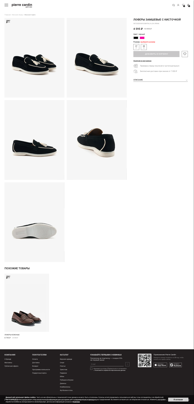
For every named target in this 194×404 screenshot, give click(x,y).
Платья (62, 366)
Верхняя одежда (66, 359)
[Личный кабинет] (178, 5)
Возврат (35, 366)
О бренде (7, 359)
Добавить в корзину (156, 54)
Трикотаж (63, 369)
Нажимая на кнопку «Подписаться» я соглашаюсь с (110, 369)
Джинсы (63, 383)
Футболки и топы (66, 390)
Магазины (8, 362)
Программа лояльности (41, 369)
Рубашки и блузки (66, 380)
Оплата (35, 359)
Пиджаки (63, 373)
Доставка (36, 362)
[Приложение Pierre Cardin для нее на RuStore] (175, 365)
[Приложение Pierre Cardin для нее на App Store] (160, 365)
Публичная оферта (11, 366)
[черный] (136, 38)
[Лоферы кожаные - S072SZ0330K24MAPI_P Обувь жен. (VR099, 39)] (26, 303)
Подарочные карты (39, 373)
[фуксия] (142, 38)
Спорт (62, 362)
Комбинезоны (65, 387)
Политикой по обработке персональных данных (110, 370)
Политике (76, 402)
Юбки (62, 376)
